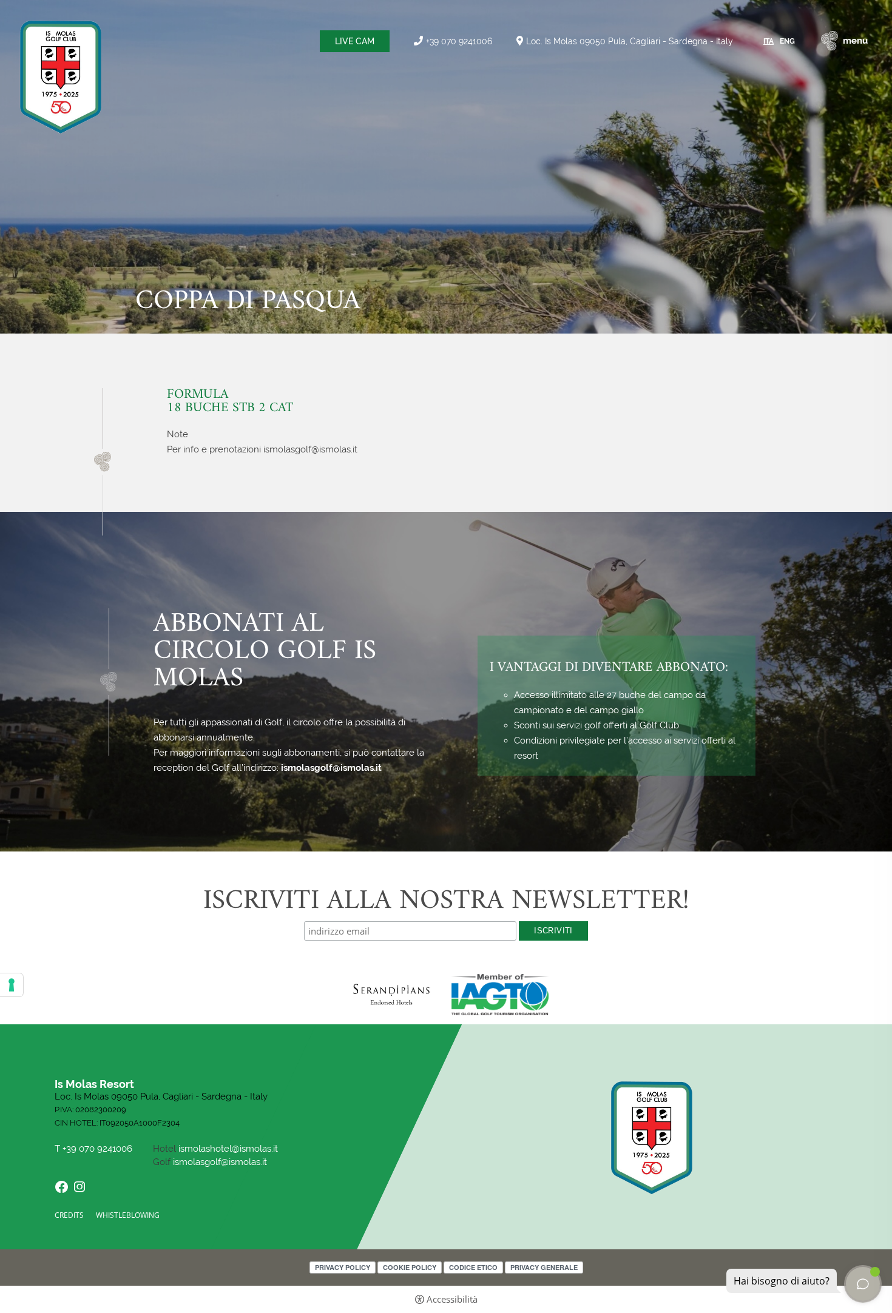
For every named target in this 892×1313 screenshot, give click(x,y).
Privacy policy (342, 1267)
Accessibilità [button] (452, 1299)
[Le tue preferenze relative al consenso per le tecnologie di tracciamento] (11, 984)
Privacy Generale (544, 1267)
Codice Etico (473, 1267)
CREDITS (69, 1215)
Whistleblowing (128, 1215)
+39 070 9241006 (459, 40)
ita (768, 41)
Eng (787, 41)
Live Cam (354, 41)
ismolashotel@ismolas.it (228, 1148)
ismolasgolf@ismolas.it (331, 767)
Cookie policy (409, 1267)
